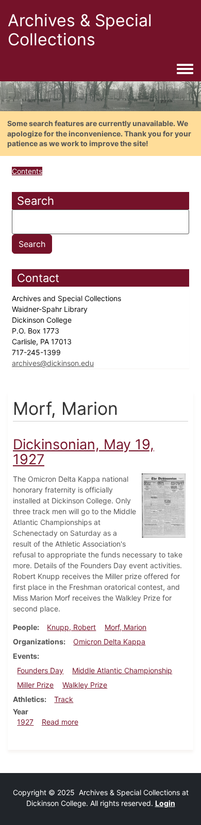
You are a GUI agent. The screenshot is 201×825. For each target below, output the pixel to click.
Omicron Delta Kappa (109, 641)
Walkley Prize (84, 684)
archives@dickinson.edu (53, 363)
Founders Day (40, 670)
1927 (25, 721)
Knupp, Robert (71, 627)
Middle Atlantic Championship (122, 670)
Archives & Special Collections (80, 29)
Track (63, 699)
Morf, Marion (125, 627)
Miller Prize (35, 684)
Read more (60, 721)
